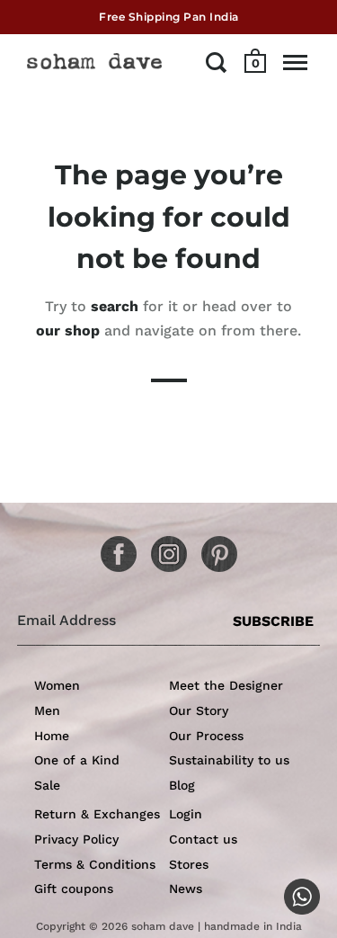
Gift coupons (73, 888)
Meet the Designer (226, 685)
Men (47, 710)
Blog (182, 785)
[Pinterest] (213, 547)
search (114, 306)
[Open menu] (295, 62)
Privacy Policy (76, 839)
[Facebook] (112, 547)
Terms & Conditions (94, 864)
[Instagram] (162, 547)
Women (57, 685)
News (185, 888)
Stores (188, 864)
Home (51, 735)
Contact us (203, 839)
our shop (68, 330)
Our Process (206, 735)
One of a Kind (77, 760)
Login (185, 814)
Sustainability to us (229, 760)
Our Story (198, 710)
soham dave (162, 926)
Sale (47, 785)
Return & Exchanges (97, 814)
